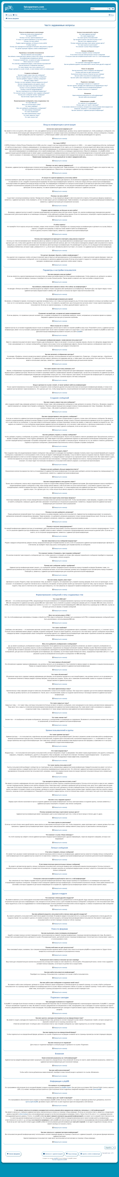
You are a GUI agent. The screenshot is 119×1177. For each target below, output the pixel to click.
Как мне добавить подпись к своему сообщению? (31, 78)
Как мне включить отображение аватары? (31, 65)
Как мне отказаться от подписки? (87, 89)
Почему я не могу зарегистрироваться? (31, 37)
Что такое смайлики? (31, 106)
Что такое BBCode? (31, 102)
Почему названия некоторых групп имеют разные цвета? (88, 43)
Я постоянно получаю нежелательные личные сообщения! (87, 54)
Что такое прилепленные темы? (31, 113)
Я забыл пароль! (31, 45)
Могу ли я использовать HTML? (31, 104)
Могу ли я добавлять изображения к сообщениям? (31, 108)
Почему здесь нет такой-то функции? (87, 105)
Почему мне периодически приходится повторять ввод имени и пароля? (31, 46)
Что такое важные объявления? (31, 110)
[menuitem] (15, 15)
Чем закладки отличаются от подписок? (87, 84)
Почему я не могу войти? (31, 41)
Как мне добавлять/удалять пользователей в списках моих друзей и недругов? (87, 64)
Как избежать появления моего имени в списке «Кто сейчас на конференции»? (31, 56)
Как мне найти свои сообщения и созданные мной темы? (87, 77)
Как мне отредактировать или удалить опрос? (31, 84)
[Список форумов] (14, 7)
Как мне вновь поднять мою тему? (31, 96)
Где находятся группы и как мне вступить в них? (87, 39)
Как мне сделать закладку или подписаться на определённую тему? (87, 85)
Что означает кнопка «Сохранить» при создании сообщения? (31, 93)
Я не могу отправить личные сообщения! (87, 52)
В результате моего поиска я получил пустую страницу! (87, 74)
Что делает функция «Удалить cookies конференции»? (31, 48)
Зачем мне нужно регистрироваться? (31, 34)
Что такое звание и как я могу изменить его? (31, 67)
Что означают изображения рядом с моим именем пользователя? (31, 63)
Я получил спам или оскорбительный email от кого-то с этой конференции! (88, 56)
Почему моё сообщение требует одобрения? (31, 94)
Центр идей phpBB (32, 1102)
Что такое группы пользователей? (88, 37)
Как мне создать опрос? (31, 80)
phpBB (79, 331)
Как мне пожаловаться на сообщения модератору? (31, 91)
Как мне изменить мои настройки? (31, 54)
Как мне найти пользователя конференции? (88, 76)
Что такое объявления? (31, 111)
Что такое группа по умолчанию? (87, 45)
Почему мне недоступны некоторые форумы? (31, 86)
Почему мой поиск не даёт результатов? (88, 72)
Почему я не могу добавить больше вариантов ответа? (31, 82)
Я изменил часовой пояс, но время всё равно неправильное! (31, 60)
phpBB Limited (66, 1087)
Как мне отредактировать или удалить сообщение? (31, 77)
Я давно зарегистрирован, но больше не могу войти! (31, 43)
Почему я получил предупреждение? (31, 89)
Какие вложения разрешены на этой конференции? (88, 95)
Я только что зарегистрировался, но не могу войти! (31, 39)
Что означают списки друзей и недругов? (87, 62)
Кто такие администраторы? (87, 34)
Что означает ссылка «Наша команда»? (87, 46)
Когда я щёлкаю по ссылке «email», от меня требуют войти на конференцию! (31, 69)
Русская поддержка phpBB (59, 1159)
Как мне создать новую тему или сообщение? (31, 75)
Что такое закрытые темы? (31, 115)
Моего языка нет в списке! (31, 61)
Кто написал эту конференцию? (87, 103)
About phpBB (97, 1089)
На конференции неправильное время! (31, 58)
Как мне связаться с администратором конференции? (88, 110)
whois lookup (23, 1114)
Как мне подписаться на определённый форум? (87, 87)
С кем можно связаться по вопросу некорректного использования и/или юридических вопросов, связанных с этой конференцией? (87, 107)
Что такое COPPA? (31, 36)
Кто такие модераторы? (88, 36)
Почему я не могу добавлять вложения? (31, 87)
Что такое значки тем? (31, 117)
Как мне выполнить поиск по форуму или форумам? (87, 70)
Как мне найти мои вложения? (87, 97)
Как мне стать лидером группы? (87, 41)
